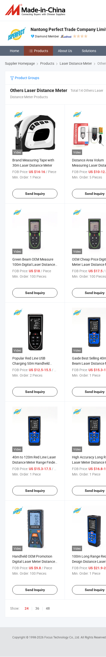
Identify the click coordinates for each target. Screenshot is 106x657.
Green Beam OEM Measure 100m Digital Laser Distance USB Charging (33, 264)
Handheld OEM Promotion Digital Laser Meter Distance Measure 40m (33, 561)
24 (27, 608)
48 (48, 608)
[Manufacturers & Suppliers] (36, 10)
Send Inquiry (35, 194)
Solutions (89, 50)
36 (37, 608)
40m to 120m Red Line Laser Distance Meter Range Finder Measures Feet (34, 462)
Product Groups (26, 77)
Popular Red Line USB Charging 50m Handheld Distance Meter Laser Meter (33, 363)
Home (14, 50)
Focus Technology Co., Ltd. (62, 637)
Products (41, 50)
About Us (65, 50)
